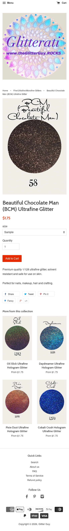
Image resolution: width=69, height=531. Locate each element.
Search (34, 462)
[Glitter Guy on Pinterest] (34, 497)
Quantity (7, 240)
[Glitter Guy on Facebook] (27, 497)
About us (34, 466)
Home (5, 90)
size (5, 226)
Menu (10, 2)
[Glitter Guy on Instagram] (42, 497)
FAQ (34, 471)
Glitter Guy (44, 524)
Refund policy (34, 480)
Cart (63, 2)
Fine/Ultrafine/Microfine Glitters (27, 90)
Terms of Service (34, 475)
